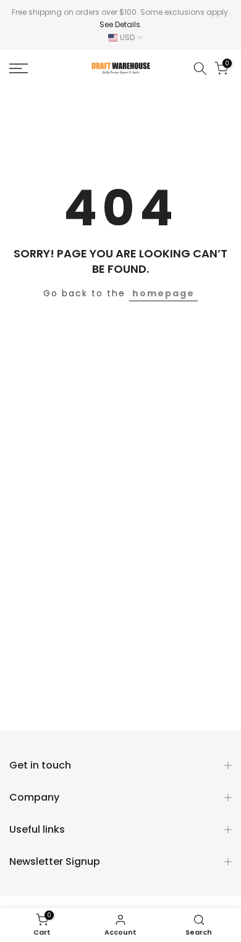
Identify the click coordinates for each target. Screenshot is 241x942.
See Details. (120, 24)
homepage (163, 293)
